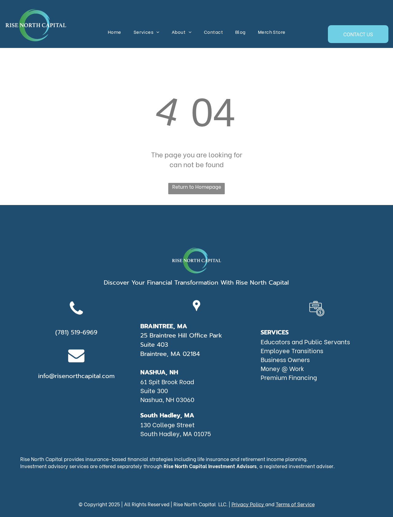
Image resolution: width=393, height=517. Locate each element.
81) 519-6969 (79, 332)
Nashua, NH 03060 (167, 399)
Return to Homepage (196, 186)
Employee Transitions (292, 350)
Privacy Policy (248, 503)
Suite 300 (154, 390)
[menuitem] (114, 31)
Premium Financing (289, 377)
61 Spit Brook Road (167, 381)
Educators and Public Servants (305, 341)
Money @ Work (282, 368)
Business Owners (285, 359)
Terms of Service (295, 503)
